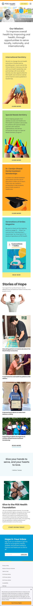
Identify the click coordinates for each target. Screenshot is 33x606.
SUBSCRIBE (24, 554)
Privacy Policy (5, 565)
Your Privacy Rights (16, 603)
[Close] (31, 589)
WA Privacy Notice (6, 580)
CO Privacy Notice (6, 577)
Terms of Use (5, 571)
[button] (30, 4)
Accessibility (5, 583)
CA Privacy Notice (6, 574)
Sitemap (4, 586)
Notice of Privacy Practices (8, 568)
